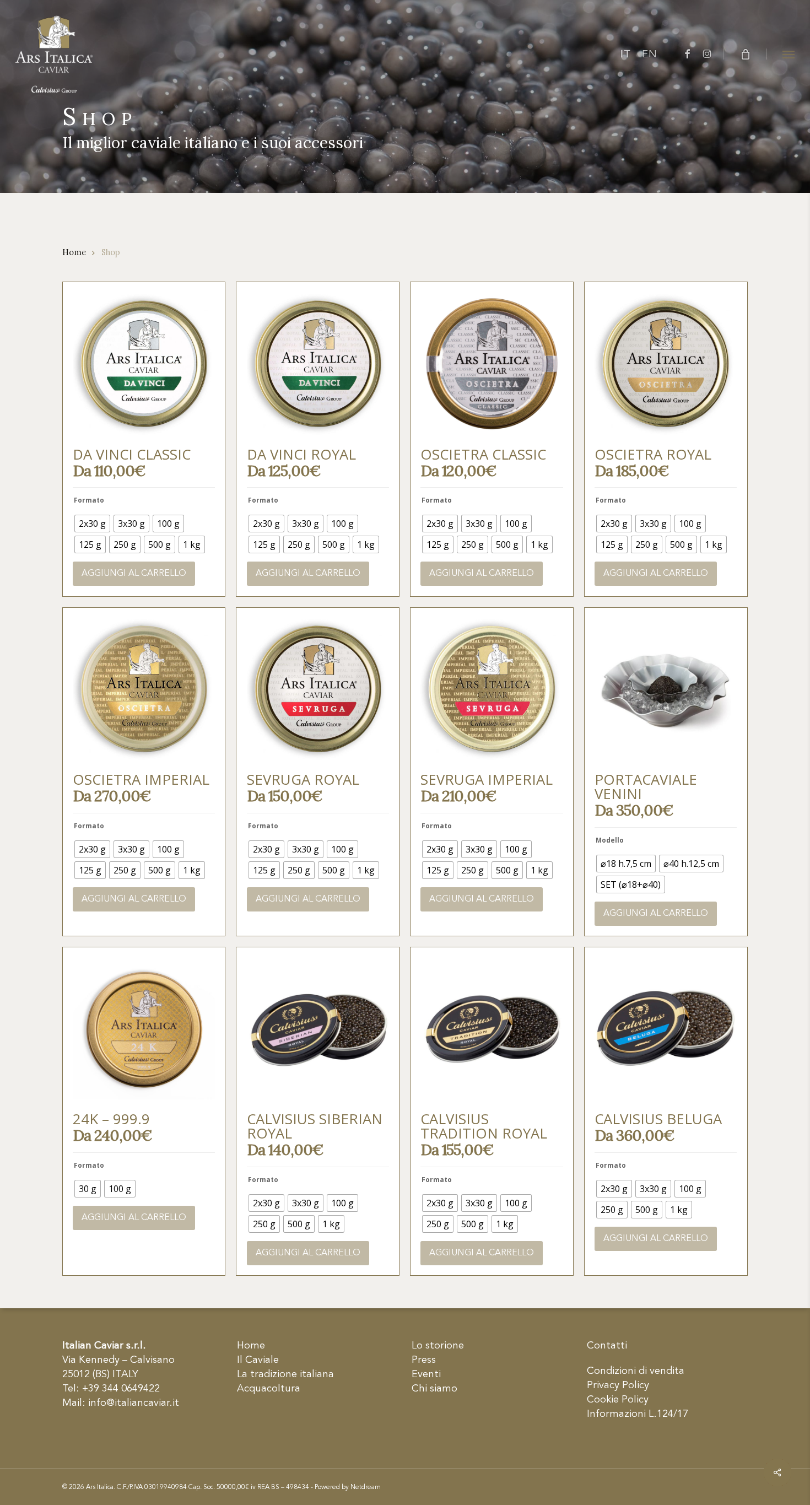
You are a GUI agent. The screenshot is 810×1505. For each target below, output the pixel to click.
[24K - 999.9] (144, 1028)
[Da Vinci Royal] (318, 364)
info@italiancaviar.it (133, 1403)
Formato (89, 500)
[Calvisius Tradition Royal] (491, 1028)
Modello (610, 840)
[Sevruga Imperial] (491, 689)
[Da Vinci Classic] (144, 364)
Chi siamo (434, 1389)
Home (74, 252)
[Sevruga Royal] (318, 689)
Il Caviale (258, 1360)
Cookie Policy (618, 1400)
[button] (788, 54)
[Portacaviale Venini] (666, 689)
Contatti (607, 1346)
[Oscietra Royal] (666, 364)
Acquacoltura (268, 1389)
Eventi (426, 1374)
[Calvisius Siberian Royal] (318, 1028)
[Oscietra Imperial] (144, 689)
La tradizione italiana (285, 1374)
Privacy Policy (618, 1385)
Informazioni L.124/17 (637, 1414)
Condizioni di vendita (635, 1371)
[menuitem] (625, 55)
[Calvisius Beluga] (666, 1028)
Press (424, 1360)
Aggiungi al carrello (134, 573)
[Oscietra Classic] (491, 364)
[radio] (92, 523)
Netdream (365, 1487)
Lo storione (438, 1346)
